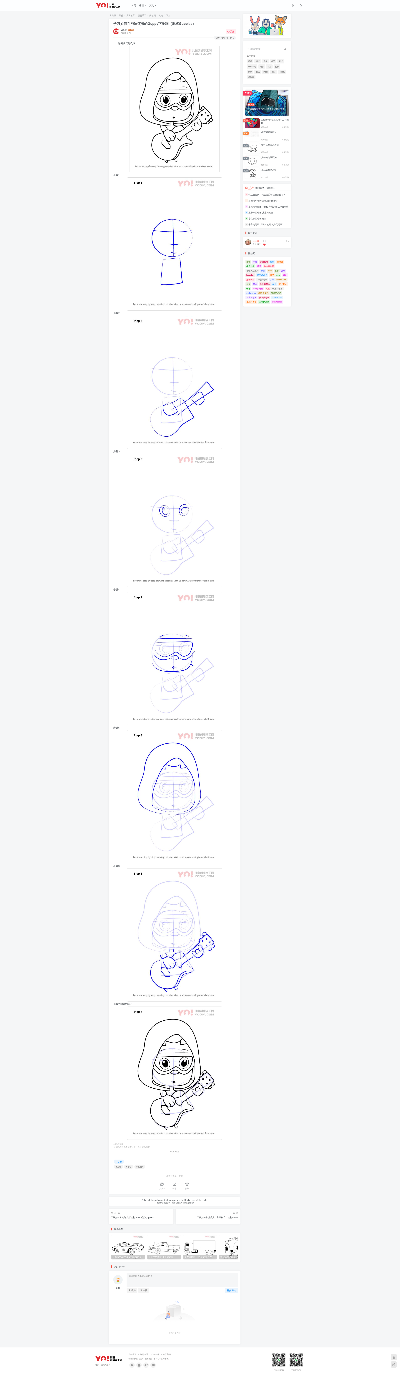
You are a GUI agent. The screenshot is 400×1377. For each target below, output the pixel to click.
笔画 (255, 283)
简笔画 (152, 15)
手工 (269, 66)
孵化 (285, 275)
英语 (250, 61)
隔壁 (272, 275)
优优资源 (148, 1358)
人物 (161, 15)
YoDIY (158, 1358)
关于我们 (167, 1354)
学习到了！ (258, 244)
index (265, 71)
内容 (262, 66)
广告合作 (155, 1354)
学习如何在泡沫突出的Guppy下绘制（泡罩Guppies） (154, 23)
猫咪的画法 (276, 292)
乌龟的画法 (264, 301)
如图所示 (283, 283)
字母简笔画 (262, 279)
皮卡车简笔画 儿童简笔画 (260, 212)
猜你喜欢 (270, 187)
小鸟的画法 (251, 301)
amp (278, 275)
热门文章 (249, 187)
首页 (133, 5)
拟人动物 (250, 266)
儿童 (268, 288)
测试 (258, 71)
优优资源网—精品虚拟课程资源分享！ (267, 194)
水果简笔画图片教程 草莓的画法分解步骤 (268, 206)
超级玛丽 (250, 279)
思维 (265, 61)
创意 (250, 71)
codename (251, 292)
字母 (272, 279)
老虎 (281, 61)
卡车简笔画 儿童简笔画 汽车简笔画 (265, 224)
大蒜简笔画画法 (269, 157)
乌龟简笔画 (277, 301)
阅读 (258, 61)
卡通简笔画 (277, 288)
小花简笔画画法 (269, 132)
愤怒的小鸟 (262, 275)
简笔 (259, 266)
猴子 (273, 61)
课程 (141, 5)
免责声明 (144, 1354)
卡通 (255, 261)
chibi (270, 270)
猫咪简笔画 (263, 292)
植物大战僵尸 (252, 270)
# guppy (139, 1166)
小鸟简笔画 (258, 288)
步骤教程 (264, 261)
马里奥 (251, 77)
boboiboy (252, 66)
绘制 (272, 261)
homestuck (281, 279)
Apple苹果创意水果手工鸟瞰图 (275, 121)
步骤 (248, 261)
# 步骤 (118, 1166)
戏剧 (263, 270)
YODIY (124, 29)
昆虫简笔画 (265, 283)
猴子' (274, 71)
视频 (277, 66)
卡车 (248, 288)
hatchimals (277, 297)
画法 (248, 283)
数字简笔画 (264, 297)
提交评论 (231, 1290)
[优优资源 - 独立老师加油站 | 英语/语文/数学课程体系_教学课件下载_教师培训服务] (108, 1358)
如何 (283, 270)
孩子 (277, 270)
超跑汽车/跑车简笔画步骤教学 (263, 200)
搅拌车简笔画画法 (270, 144)
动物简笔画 (269, 266)
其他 (151, 5)
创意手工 (142, 15)
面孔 (274, 283)
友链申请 (132, 1354)
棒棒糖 (256, 240)
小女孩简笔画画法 (257, 218)
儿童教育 (130, 15)
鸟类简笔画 (251, 297)
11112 (282, 71)
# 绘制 (128, 1166)
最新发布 (259, 187)
